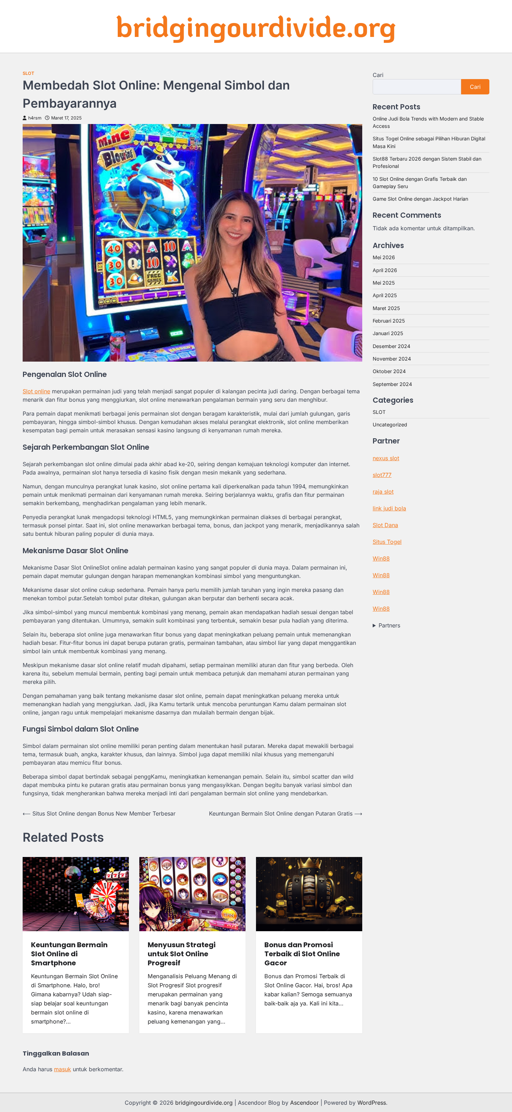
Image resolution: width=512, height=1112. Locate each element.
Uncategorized (390, 424)
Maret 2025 (386, 308)
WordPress (371, 1102)
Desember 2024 (391, 346)
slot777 (382, 474)
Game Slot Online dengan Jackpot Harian (420, 199)
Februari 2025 (389, 321)
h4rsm (34, 118)
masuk (62, 1069)
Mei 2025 (384, 283)
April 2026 (385, 270)
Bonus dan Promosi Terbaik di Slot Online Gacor (302, 954)
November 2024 (392, 359)
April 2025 (385, 295)
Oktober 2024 (389, 371)
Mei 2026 (384, 257)
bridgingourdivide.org (256, 26)
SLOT (28, 73)
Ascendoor (304, 1102)
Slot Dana (385, 525)
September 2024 (392, 384)
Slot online (36, 391)
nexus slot (386, 458)
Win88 (381, 558)
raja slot (383, 491)
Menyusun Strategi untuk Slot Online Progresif (182, 954)
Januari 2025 (388, 333)
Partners (389, 625)
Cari (378, 74)
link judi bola (389, 508)
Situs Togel (387, 541)
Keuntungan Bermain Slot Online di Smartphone (69, 954)
